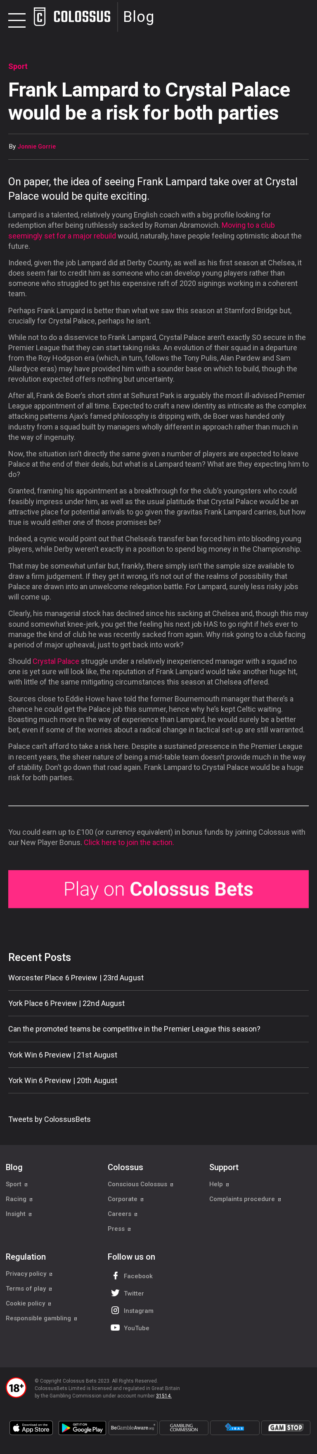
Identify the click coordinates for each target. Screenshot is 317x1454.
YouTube (136, 1328)
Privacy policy (27, 1273)
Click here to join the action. (129, 842)
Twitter (134, 1293)
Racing (17, 1199)
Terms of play (26, 1288)
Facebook (138, 1276)
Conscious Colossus (138, 1184)
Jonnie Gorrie (36, 146)
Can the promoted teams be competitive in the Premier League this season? (134, 1028)
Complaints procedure (243, 1199)
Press (117, 1228)
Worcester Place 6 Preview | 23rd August (76, 977)
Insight (16, 1214)
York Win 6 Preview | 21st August (62, 1054)
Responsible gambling (39, 1318)
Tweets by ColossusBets (49, 1119)
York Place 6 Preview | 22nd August (66, 1003)
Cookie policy (26, 1303)
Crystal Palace (56, 661)
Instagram (139, 1311)
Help (217, 1184)
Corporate (123, 1199)
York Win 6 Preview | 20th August (62, 1080)
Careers (120, 1214)
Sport (14, 1184)
